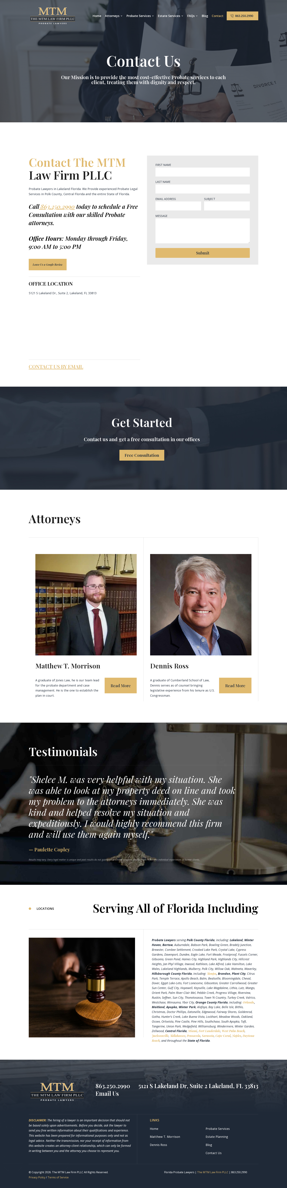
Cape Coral (223, 1036)
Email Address (165, 199)
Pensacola (193, 1036)
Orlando (248, 1002)
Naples (236, 1036)
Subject (209, 199)
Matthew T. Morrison (165, 1137)
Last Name (162, 182)
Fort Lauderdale (209, 1031)
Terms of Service (58, 1177)
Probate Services (218, 1129)
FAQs (191, 16)
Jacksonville (160, 1036)
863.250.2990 (244, 16)
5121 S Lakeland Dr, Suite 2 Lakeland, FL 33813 (198, 1086)
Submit (202, 252)
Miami (192, 1031)
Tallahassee (177, 1036)
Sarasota (208, 1036)
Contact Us (214, 1153)
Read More (121, 685)
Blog (205, 16)
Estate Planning (217, 1137)
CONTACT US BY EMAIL (56, 366)
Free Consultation (142, 455)
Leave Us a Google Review (48, 264)
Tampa (211, 974)
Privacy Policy (37, 1177)
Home (97, 16)
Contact (217, 16)
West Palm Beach (233, 1031)
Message (161, 216)
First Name (163, 165)
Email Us (107, 1093)
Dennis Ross (158, 1145)
